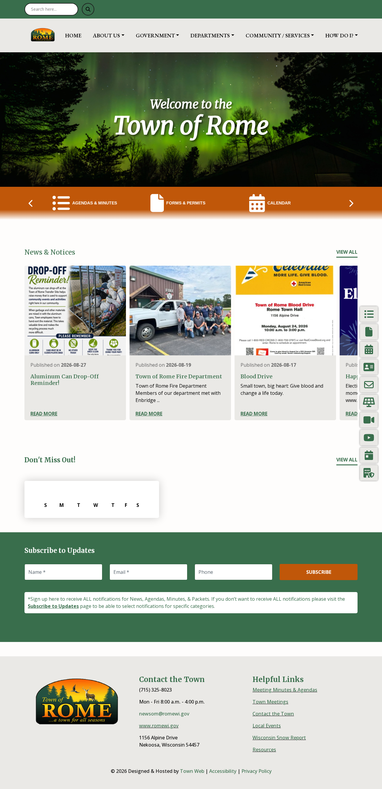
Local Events (266, 725)
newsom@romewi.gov (164, 713)
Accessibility (222, 771)
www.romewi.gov (158, 725)
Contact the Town (273, 713)
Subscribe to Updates (53, 606)
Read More (43, 413)
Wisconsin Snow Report (279, 737)
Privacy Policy (256, 771)
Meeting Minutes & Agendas (284, 689)
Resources (264, 749)
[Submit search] (88, 9)
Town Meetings (270, 701)
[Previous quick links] (31, 203)
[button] (111, 35)
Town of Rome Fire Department (178, 376)
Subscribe (318, 572)
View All (347, 252)
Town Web (192, 771)
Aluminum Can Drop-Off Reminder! (64, 379)
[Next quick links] (351, 203)
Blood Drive (256, 376)
